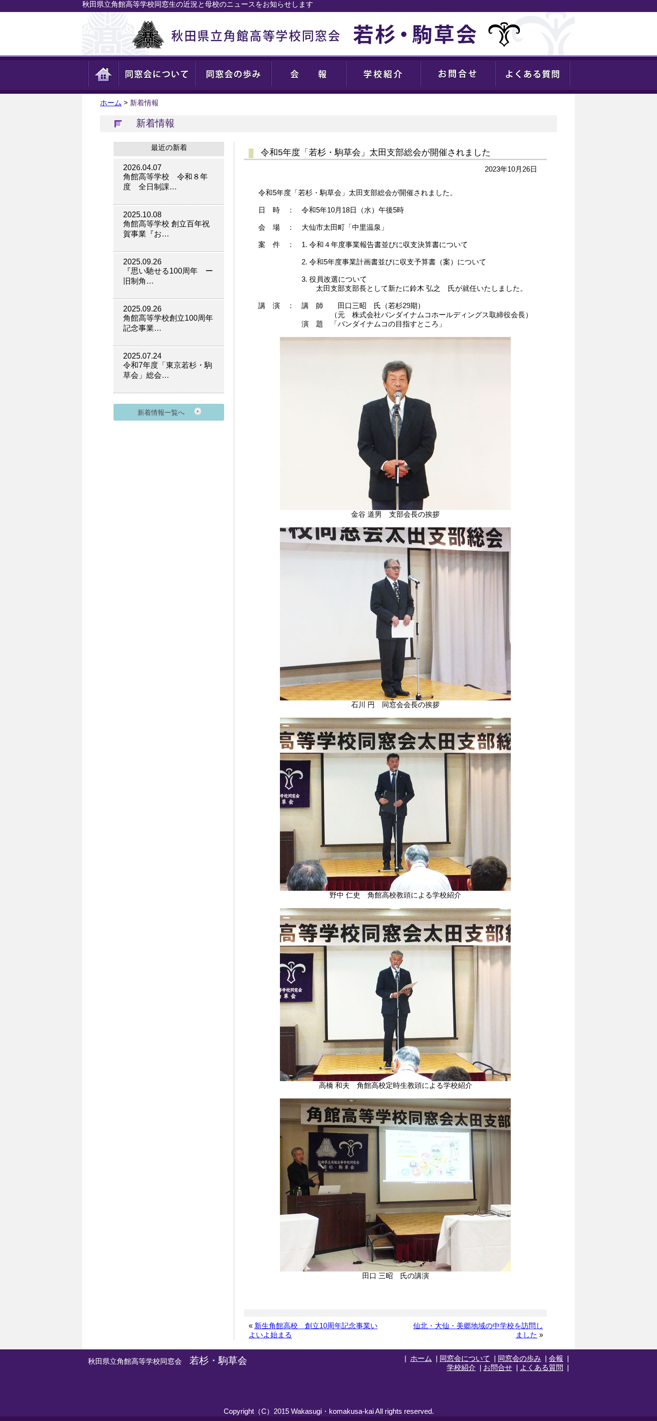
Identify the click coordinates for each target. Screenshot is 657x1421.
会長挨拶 (157, 74)
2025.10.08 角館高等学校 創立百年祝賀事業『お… (166, 224)
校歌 (383, 74)
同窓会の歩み (519, 1358)
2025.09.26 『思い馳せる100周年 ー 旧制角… (168, 271)
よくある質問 (532, 74)
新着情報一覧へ (161, 412)
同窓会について (465, 1358)
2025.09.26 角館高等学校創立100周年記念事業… (168, 318)
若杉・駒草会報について (309, 74)
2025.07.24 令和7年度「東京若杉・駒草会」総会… (167, 365)
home (103, 74)
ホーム (111, 103)
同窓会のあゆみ (233, 74)
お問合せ (458, 74)
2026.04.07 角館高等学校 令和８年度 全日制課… (165, 177)
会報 (556, 1358)
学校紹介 (461, 1367)
